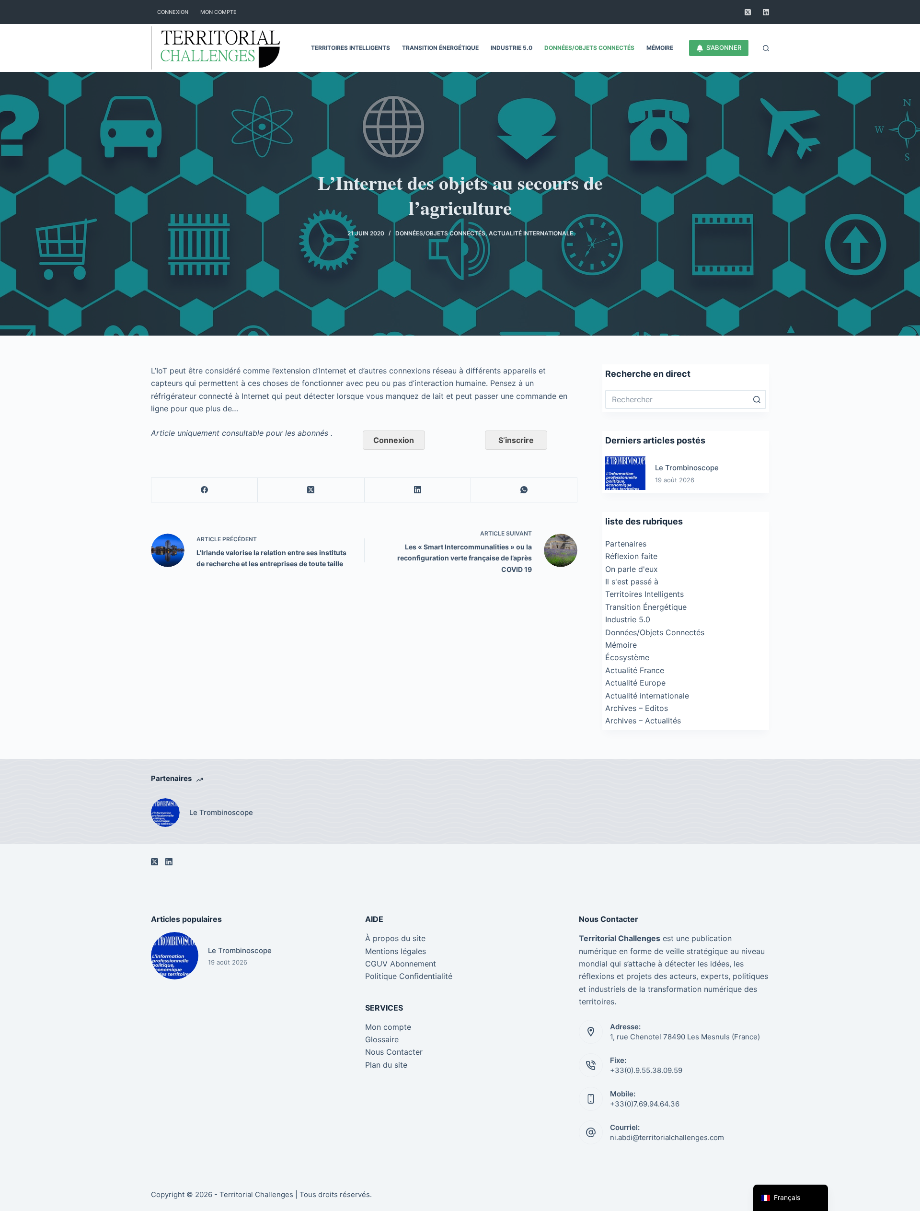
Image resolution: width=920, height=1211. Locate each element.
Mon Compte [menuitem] (218, 12)
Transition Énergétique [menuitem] (440, 47)
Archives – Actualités (643, 720)
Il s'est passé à (631, 581)
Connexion (393, 440)
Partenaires (625, 543)
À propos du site (395, 938)
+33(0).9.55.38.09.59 (646, 1070)
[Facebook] (204, 490)
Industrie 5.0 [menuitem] (511, 47)
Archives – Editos (636, 708)
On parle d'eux (631, 569)
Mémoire (621, 645)
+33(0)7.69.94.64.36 (644, 1103)
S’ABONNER (723, 47)
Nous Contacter (394, 1052)
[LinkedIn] (766, 12)
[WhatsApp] (524, 490)
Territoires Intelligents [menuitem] (350, 47)
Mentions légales (395, 951)
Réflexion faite (631, 556)
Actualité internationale (531, 233)
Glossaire (382, 1039)
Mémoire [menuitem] (659, 47)
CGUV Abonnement (400, 963)
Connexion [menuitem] (172, 12)
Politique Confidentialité (408, 976)
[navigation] (790, 1198)
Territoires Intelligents (644, 594)
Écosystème (627, 657)
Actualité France (634, 670)
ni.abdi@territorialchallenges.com (667, 1137)
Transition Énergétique (646, 607)
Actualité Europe (635, 682)
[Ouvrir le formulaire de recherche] (766, 48)
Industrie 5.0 (627, 619)
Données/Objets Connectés (440, 233)
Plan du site (386, 1065)
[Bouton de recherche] (756, 399)
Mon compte (388, 1027)
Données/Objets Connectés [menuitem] (589, 47)
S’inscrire (516, 440)
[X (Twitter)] (748, 12)
